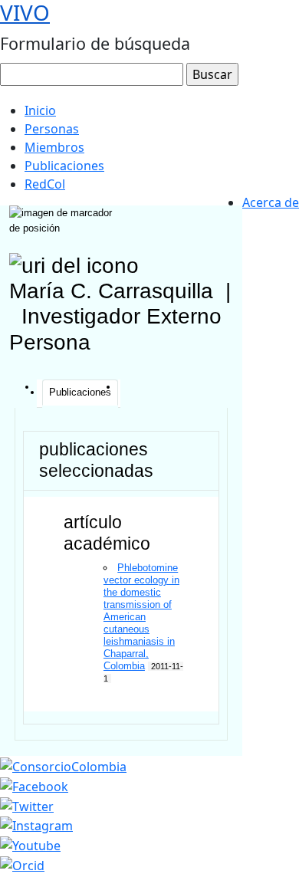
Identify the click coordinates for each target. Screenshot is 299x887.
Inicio (40, 110)
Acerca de (270, 202)
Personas (52, 128)
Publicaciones (64, 165)
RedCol (45, 184)
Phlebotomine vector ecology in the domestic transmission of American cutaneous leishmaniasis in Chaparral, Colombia (141, 617)
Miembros (54, 147)
